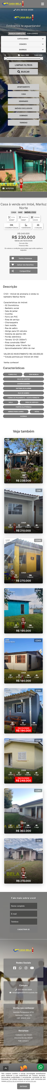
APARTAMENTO (23, 87)
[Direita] (44, 167)
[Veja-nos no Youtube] (32, 967)
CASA (23, 94)
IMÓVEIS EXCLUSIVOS (23, 108)
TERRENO (23, 122)
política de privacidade (15, 1081)
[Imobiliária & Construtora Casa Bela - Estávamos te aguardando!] (23, 17)
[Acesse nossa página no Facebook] (14, 967)
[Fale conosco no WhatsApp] (20, 967)
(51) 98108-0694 (24, 10)
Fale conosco (23, 1041)
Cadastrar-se (23, 929)
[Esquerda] (2, 167)
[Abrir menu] (42, 4)
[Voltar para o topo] (6, 1068)
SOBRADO (24, 115)
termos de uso (30, 1081)
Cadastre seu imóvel (24, 1035)
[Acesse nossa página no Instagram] (26, 967)
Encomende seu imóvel (23, 1038)
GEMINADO (23, 101)
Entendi (23, 1086)
